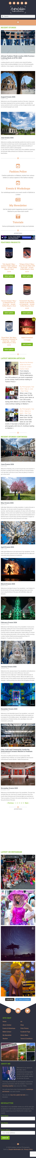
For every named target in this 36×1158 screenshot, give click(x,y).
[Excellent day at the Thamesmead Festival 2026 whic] (18, 979)
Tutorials (18, 222)
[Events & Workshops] (18, 183)
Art (21, 1021)
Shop (22, 1025)
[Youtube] (26, 3)
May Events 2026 (7, 503)
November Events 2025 (9, 788)
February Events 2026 (9, 622)
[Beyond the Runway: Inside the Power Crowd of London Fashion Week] (11, 374)
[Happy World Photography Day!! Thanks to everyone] (18, 943)
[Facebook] (18, 3)
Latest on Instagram (11, 852)
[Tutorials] (18, 216)
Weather (5, 1038)
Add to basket (27, 344)
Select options (9, 276)
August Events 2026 (8, 97)
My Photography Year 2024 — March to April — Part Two (27, 411)
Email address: (5, 1130)
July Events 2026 (7, 138)
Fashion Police (18, 171)
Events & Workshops (18, 188)
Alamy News (24, 1035)
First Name (4, 1115)
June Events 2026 (7, 464)
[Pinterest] (22, 3)
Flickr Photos (24, 1028)
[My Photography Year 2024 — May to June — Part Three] (11, 399)
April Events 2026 (7, 547)
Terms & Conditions (26, 1038)
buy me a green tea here (18, 1095)
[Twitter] (14, 3)
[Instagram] (10, 3)
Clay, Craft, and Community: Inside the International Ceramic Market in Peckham (16, 750)
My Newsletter (18, 205)
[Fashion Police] (18, 166)
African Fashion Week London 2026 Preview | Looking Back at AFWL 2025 (18, 57)
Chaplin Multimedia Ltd (15, 1149)
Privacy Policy (28, 1149)
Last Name (4, 1123)
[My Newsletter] (18, 199)
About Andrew (7, 1025)
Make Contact (7, 1032)
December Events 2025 (9, 709)
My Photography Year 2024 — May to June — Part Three (27, 389)
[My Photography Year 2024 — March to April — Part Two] (11, 421)
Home (4, 1021)
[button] (18, 22)
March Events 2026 (8, 584)
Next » (27, 803)
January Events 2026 (9, 667)
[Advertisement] (18, 829)
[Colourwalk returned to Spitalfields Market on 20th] (18, 872)
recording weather (7, 1086)
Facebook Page (25, 1032)
